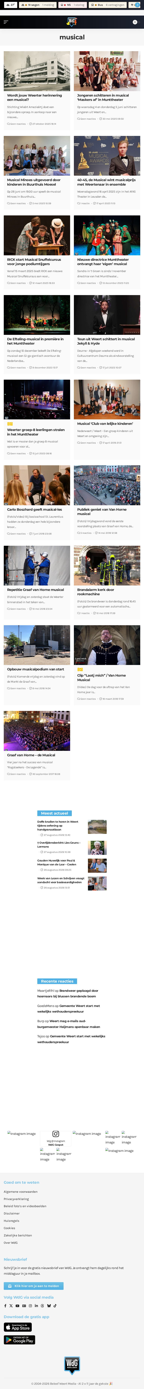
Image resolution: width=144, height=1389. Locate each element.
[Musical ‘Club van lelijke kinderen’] (107, 399)
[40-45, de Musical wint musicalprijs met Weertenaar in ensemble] (107, 156)
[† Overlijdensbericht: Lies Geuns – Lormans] (97, 848)
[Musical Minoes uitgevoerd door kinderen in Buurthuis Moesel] (37, 156)
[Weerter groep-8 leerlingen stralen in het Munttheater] (37, 399)
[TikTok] (55, 1306)
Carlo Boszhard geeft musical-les (34, 509)
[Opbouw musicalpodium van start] (37, 645)
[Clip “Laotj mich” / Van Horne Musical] (107, 645)
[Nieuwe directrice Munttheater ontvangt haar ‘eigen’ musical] (107, 235)
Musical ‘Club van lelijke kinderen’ (105, 424)
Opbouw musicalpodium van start (35, 669)
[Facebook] (5, 1306)
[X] (11, 1306)
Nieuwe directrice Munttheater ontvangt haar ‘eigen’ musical (103, 262)
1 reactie (85, 203)
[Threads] (42, 1306)
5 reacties (86, 532)
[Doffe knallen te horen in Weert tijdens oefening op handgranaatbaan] (97, 827)
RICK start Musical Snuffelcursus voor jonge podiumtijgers (34, 262)
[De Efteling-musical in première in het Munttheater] (37, 315)
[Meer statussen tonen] (137, 4)
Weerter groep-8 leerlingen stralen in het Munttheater (36, 432)
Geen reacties (18, 123)
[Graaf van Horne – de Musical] (37, 731)
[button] (7, 22)
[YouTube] (17, 1306)
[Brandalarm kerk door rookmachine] (107, 565)
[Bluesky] (48, 1306)
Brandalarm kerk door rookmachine (95, 592)
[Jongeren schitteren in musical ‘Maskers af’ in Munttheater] (107, 71)
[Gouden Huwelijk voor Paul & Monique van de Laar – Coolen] (97, 866)
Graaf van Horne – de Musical (31, 755)
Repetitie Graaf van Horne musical (35, 590)
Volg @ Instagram (56, 1142)
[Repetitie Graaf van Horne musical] (37, 565)
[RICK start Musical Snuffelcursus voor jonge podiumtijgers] (37, 235)
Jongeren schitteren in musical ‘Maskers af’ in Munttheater (103, 97)
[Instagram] (30, 1306)
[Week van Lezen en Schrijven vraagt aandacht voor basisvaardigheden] (97, 883)
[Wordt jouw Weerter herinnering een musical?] (37, 71)
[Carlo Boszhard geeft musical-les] (37, 485)
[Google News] (24, 1306)
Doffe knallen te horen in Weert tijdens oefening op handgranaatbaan (57, 825)
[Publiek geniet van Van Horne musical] (107, 485)
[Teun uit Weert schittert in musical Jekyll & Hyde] (107, 315)
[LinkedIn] (36, 1306)
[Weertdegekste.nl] (72, 22)
